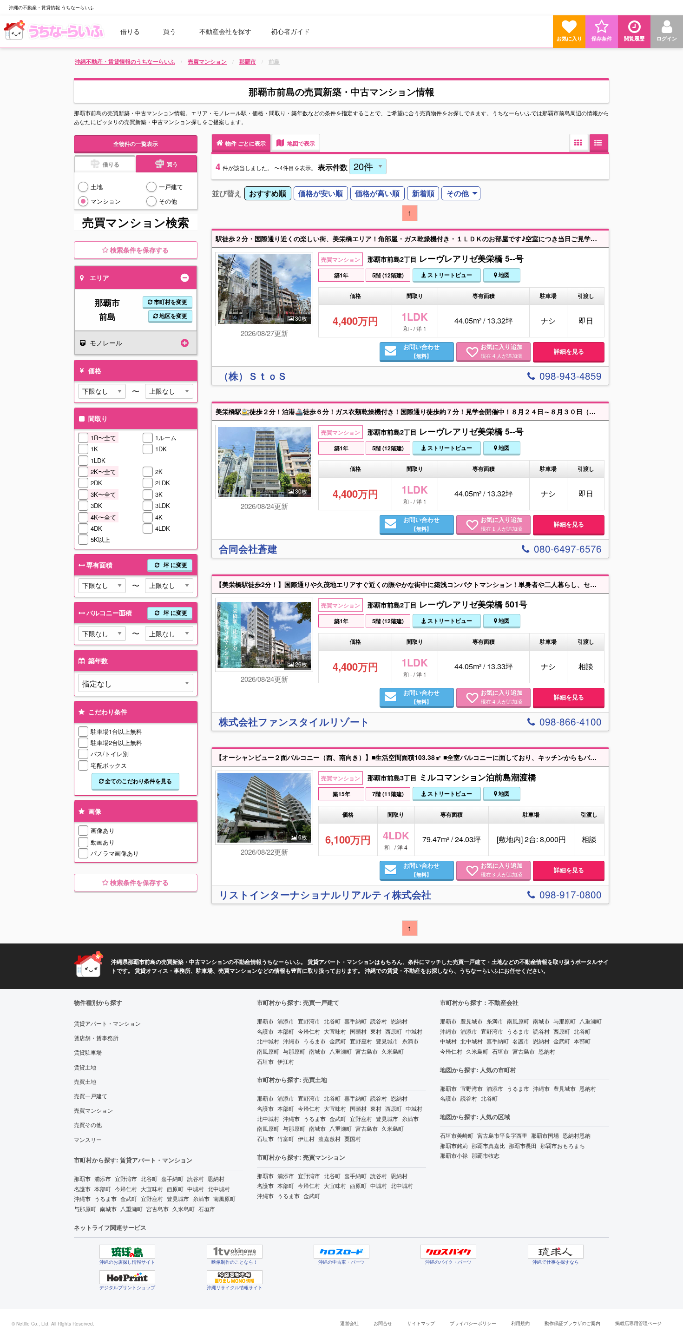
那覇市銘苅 (454, 1145)
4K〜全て (103, 517)
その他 (168, 201)
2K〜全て (103, 471)
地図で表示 (300, 143)
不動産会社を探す (225, 31)
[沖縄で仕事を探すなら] (556, 1252)
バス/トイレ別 (110, 753)
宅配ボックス (109, 765)
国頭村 (358, 1031)
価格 (93, 370)
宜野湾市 (126, 1178)
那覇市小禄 (454, 1155)
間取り (97, 418)
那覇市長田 (523, 1145)
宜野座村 (152, 1198)
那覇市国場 (545, 1135)
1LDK (98, 460)
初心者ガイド (290, 31)
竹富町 (285, 1138)
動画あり (103, 842)
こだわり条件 (106, 711)
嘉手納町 (172, 1178)
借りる (130, 31)
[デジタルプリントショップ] (127, 1277)
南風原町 (224, 1198)
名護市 (82, 1189)
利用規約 (520, 1323)
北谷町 (149, 1178)
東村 (375, 1031)
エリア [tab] (99, 277)
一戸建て (171, 186)
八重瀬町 (131, 1209)
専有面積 (136, 564)
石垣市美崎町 (456, 1135)
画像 (93, 811)
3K (159, 494)
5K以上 (100, 539)
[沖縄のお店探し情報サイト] (127, 1252)
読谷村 (195, 1178)
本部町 (102, 1189)
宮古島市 (157, 1209)
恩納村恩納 (577, 1135)
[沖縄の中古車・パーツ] (341, 1252)
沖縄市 (82, 1198)
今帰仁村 (126, 1189)
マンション (106, 201)
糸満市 (201, 1198)
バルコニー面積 (136, 612)
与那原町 (85, 1209)
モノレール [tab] (106, 342)
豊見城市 (178, 1198)
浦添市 (102, 1178)
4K (159, 517)
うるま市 (105, 1198)
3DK (96, 505)
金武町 (128, 1198)
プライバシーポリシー (473, 1323)
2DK (96, 482)
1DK (161, 448)
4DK (96, 528)
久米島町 (183, 1209)
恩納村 (216, 1178)
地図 (503, 274)
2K (159, 471)
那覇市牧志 (485, 1155)
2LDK (162, 482)
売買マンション (93, 1110)
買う (169, 31)
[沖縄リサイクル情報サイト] (235, 1277)
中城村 (195, 1189)
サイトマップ (421, 1323)
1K (94, 448)
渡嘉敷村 (329, 1138)
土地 (97, 186)
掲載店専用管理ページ (638, 1323)
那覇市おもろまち (562, 1145)
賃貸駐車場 (88, 1052)
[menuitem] (55, 31)
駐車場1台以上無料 (116, 731)
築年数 (97, 660)
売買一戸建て (90, 1096)
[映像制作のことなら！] (235, 1252)
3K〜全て (103, 494)
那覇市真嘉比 (488, 1145)
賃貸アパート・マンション (107, 1023)
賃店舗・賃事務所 (96, 1038)
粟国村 (352, 1138)
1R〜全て (103, 437)
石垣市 (206, 1209)
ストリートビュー (449, 274)
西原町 (175, 1189)
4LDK (162, 528)
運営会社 (349, 1323)
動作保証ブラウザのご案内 (572, 1323)
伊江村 (285, 1061)
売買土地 (85, 1081)
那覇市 (82, 1178)
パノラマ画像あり (115, 853)
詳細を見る (569, 351)
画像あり (103, 830)
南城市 (108, 1209)
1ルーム (166, 437)
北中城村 (219, 1189)
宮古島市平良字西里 (502, 1135)
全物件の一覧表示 (135, 143)
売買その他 (88, 1124)
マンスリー (88, 1139)
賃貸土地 (85, 1067)
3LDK (162, 505)
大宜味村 (152, 1189)
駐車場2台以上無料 (116, 742)
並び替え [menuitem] (227, 193)
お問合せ (383, 1323)
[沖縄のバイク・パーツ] (448, 1252)
